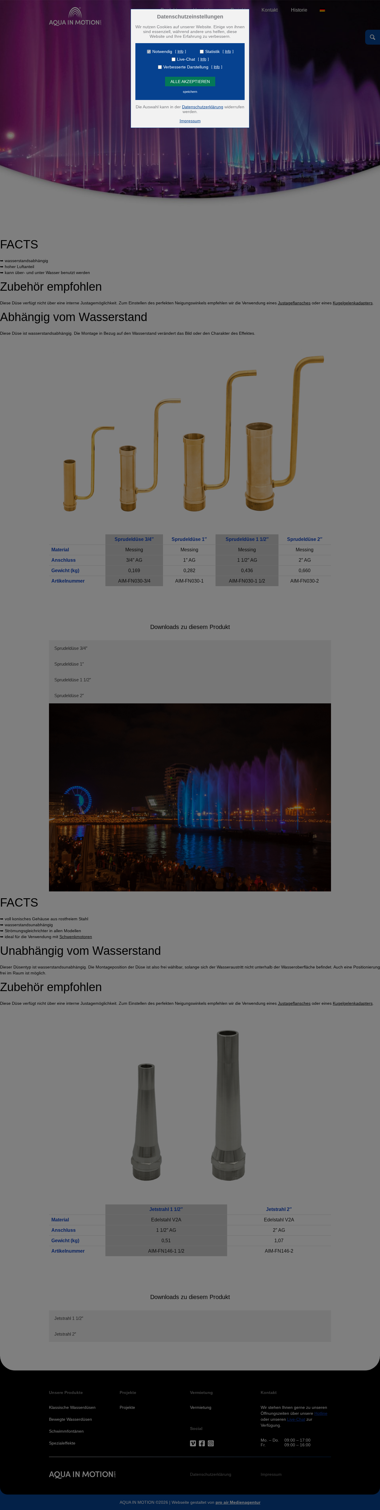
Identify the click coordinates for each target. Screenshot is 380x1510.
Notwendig (162, 51)
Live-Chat (186, 59)
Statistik (212, 51)
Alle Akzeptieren (190, 81)
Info (180, 51)
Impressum (190, 120)
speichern (190, 91)
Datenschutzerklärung (202, 106)
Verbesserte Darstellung (185, 67)
